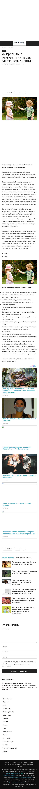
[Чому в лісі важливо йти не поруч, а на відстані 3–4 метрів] (6, 573)
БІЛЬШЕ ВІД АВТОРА (23, 558)
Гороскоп (6, 702)
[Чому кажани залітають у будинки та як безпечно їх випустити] (6, 582)
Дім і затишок (7, 708)
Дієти (4, 705)
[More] (24, 92)
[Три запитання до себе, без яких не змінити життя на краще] (6, 564)
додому (4, 48)
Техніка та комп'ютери (10, 748)
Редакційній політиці (9, 775)
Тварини (5, 745)
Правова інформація (27, 764)
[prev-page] (17, 618)
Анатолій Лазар (8, 64)
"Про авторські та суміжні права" (14, 773)
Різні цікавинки (7, 731)
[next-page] (21, 618)
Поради (10, 48)
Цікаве (5, 751)
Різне (4, 728)
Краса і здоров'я (8, 712)
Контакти (19, 766)
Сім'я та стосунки (8, 741)
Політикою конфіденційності (17, 783)
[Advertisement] (19, 20)
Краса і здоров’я (28, 762)
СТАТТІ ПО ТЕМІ (8, 558)
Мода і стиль (7, 715)
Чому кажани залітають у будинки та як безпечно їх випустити (22, 582)
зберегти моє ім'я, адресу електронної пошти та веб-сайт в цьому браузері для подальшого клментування (18, 664)
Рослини (5, 735)
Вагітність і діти (8, 698)
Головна (7, 762)
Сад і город (6, 738)
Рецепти (5, 725)
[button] (3, 43)
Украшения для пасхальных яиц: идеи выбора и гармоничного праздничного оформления (24, 591)
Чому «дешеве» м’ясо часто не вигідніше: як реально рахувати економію (23, 600)
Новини (5, 718)
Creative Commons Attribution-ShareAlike (21, 777)
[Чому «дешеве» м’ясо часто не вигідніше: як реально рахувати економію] (6, 600)
